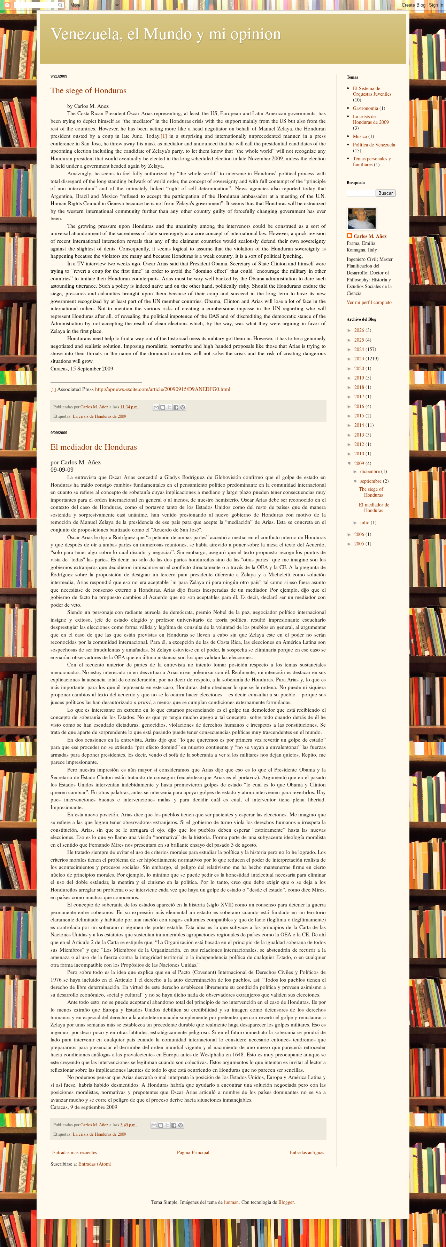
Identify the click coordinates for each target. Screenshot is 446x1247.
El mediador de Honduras (94, 446)
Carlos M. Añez (370, 236)
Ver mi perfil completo (369, 302)
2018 (360, 387)
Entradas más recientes (74, 1152)
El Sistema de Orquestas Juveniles (372, 91)
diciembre (370, 471)
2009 (360, 463)
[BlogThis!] (162, 407)
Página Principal (193, 1152)
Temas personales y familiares (372, 161)
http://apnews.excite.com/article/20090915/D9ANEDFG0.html (162, 388)
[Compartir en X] (169, 407)
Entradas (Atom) (95, 1163)
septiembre (371, 481)
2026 (360, 330)
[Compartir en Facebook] (175, 407)
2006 (360, 534)
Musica (360, 136)
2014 (360, 425)
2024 (360, 349)
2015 (360, 415)
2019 (360, 377)
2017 (360, 396)
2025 (360, 339)
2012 (360, 444)
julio (365, 522)
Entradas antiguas (307, 1152)
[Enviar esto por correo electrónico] (156, 407)
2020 (360, 368)
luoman (231, 1202)
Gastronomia (365, 108)
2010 (360, 453)
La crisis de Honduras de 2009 (99, 416)
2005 (360, 543)
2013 (360, 434)
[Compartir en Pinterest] (182, 407)
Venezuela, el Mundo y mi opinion (166, 33)
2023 (360, 358)
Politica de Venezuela (374, 144)
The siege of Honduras (88, 90)
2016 (360, 406)
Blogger (286, 1202)
